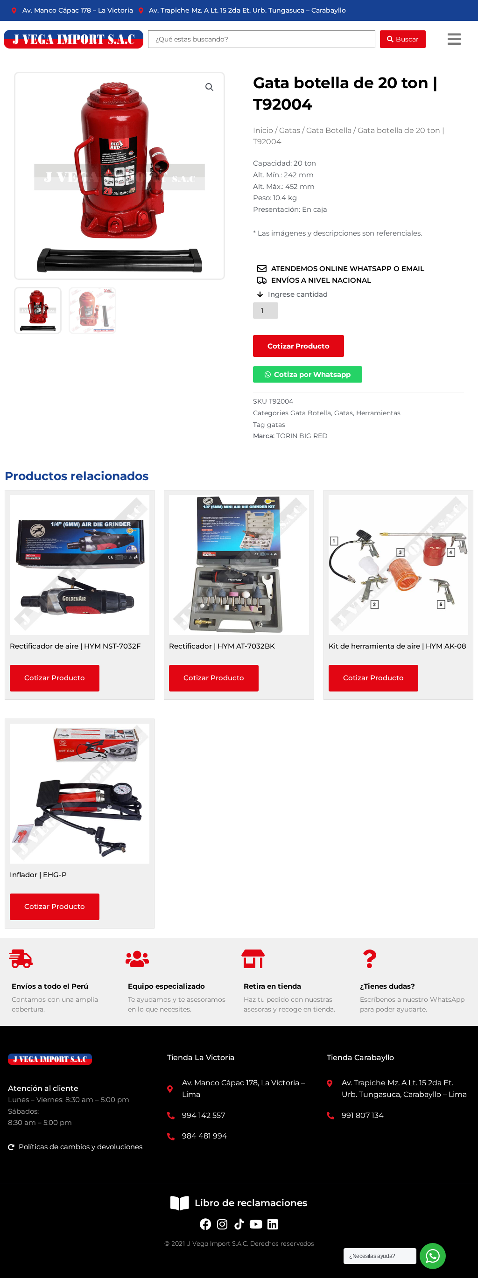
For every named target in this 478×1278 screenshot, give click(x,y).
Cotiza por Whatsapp (312, 374)
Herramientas (378, 413)
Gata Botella (328, 130)
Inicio (263, 130)
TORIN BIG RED (302, 436)
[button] (454, 39)
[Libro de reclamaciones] (179, 1203)
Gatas (289, 130)
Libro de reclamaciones (251, 1202)
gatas (276, 424)
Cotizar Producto (298, 346)
